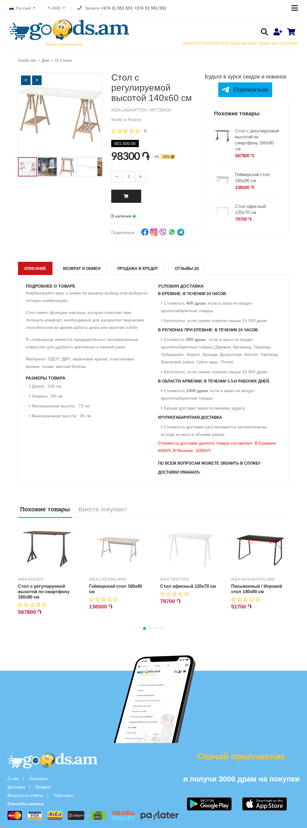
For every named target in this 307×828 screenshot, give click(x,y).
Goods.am (27, 60)
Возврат (43, 787)
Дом (45, 60)
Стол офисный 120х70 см (250, 209)
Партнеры (63, 795)
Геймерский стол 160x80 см (252, 177)
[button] (26, 80)
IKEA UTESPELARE (107, 579)
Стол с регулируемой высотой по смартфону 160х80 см (257, 139)
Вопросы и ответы (25, 795)
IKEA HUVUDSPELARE (253, 579)
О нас (13, 778)
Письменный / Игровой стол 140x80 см (256, 589)
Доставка (16, 787)
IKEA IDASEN (30, 579)
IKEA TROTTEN (174, 579)
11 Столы (63, 60)
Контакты (38, 778)
